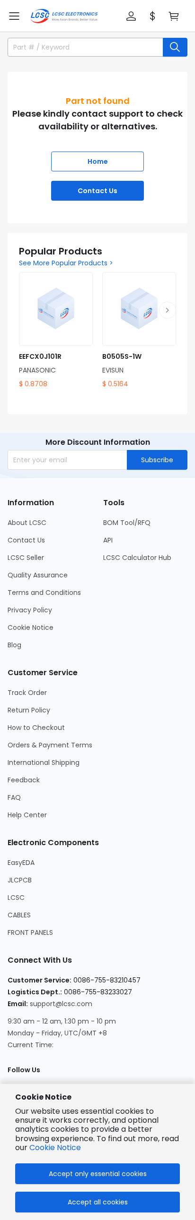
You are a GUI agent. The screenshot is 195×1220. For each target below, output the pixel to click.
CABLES (19, 915)
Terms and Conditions (44, 592)
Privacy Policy (30, 610)
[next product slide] (167, 310)
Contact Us (97, 190)
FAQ (14, 797)
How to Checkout (36, 727)
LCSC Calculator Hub (137, 557)
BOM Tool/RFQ (127, 522)
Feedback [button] (24, 780)
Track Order (27, 692)
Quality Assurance (38, 575)
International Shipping (44, 762)
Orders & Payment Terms (50, 745)
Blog (14, 645)
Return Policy (29, 710)
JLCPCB (20, 880)
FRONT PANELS (30, 932)
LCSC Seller (26, 557)
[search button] (175, 47)
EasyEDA (21, 862)
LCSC (16, 897)
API (108, 540)
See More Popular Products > (66, 263)
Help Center (27, 815)
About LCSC (27, 522)
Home (98, 161)
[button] (14, 16)
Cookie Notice (30, 627)
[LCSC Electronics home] (64, 16)
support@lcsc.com (61, 1003)
